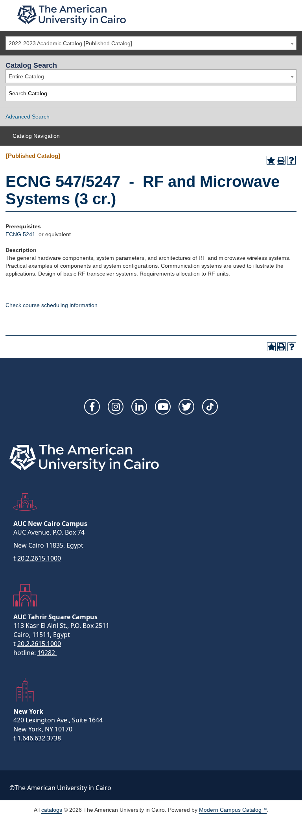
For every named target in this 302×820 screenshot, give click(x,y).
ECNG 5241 (20, 234)
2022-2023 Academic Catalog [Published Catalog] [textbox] (70, 43)
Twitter (186, 407)
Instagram (115, 407)
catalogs (51, 810)
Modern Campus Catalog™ (233, 810)
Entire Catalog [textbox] (26, 76)
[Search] (289, 93)
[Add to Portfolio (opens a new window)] (271, 160)
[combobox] (151, 43)
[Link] (210, 407)
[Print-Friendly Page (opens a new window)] (281, 160)
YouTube (163, 407)
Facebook (92, 407)
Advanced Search (28, 116)
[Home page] (71, 15)
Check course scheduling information (52, 305)
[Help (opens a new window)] (291, 160)
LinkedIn (139, 407)
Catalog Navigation (36, 136)
